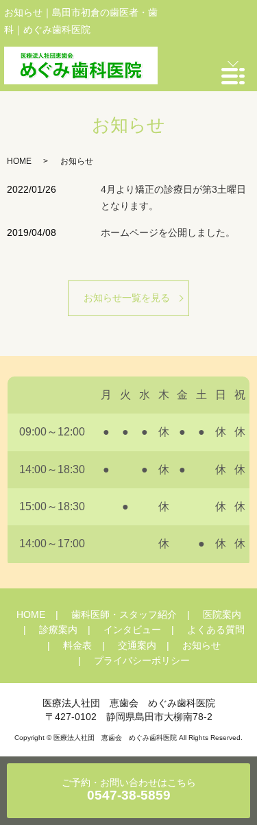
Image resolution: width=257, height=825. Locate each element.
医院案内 (222, 614)
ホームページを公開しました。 (168, 232)
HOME (19, 161)
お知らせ (201, 645)
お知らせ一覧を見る (127, 297)
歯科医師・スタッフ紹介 (124, 614)
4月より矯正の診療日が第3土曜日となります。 (173, 197)
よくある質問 (216, 629)
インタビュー (132, 629)
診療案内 (58, 629)
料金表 (77, 645)
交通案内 (137, 645)
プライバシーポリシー (142, 660)
